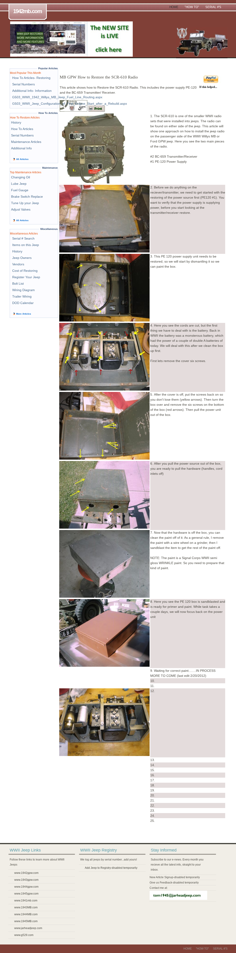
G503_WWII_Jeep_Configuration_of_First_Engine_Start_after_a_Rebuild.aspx (69, 103)
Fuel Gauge (19, 190)
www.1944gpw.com (26, 886)
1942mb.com (27, 11)
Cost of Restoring (25, 270)
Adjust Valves (20, 209)
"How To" (192, 7)
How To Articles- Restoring (31, 78)
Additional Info (21, 148)
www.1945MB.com (26, 921)
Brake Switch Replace (27, 196)
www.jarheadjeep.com (28, 928)
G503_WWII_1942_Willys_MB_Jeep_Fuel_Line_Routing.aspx (57, 97)
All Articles (22, 159)
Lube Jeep (19, 183)
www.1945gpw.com (26, 893)
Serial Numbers (23, 84)
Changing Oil (20, 177)
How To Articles (22, 129)
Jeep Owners (22, 258)
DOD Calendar (23, 303)
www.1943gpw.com (26, 879)
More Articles (23, 314)
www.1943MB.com (26, 907)
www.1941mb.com (25, 900)
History (16, 122)
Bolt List (18, 283)
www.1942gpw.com (26, 873)
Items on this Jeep (25, 245)
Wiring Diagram (23, 290)
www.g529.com (23, 935)
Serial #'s (213, 7)
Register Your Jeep (26, 277)
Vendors (18, 264)
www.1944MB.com (26, 914)
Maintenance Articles (26, 142)
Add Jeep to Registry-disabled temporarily (111, 867)
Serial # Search (23, 238)
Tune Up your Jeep (25, 203)
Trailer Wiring (22, 296)
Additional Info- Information (32, 91)
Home (173, 7)
